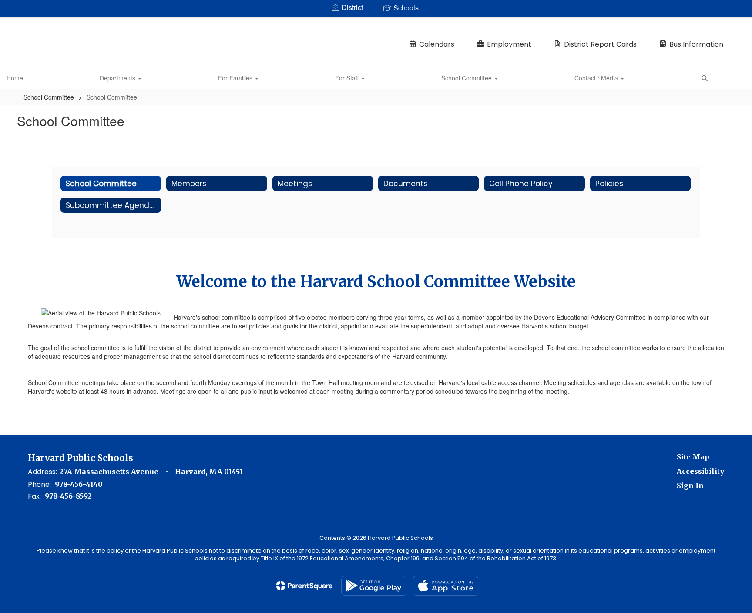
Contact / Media (597, 78)
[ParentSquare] (304, 585)
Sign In (690, 485)
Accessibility (700, 471)
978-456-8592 (68, 496)
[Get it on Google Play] (373, 586)
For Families (236, 78)
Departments (118, 78)
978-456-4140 (79, 484)
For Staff (347, 78)
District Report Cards (600, 44)
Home (15, 78)
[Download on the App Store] (445, 586)
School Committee (467, 78)
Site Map (693, 456)
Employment (509, 44)
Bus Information (696, 44)
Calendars (436, 44)
